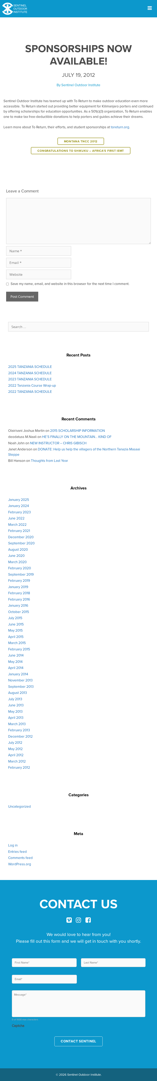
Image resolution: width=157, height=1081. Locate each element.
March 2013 (17, 723)
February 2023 (19, 512)
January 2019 (18, 586)
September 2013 (21, 686)
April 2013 (15, 717)
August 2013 (17, 692)
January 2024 (18, 505)
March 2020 (17, 561)
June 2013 (16, 705)
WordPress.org (19, 864)
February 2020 (19, 568)
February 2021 (19, 530)
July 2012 (15, 742)
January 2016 (18, 605)
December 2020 (21, 537)
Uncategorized (19, 806)
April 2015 (16, 636)
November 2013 (20, 680)
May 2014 (15, 661)
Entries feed (17, 851)
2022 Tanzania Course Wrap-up (32, 385)
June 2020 (16, 555)
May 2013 (15, 711)
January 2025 (18, 499)
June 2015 (16, 624)
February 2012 (19, 767)
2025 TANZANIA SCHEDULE (30, 366)
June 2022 (16, 518)
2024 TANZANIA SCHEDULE (30, 373)
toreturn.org (120, 127)
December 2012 (20, 736)
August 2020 (18, 549)
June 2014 (16, 655)
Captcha (18, 1025)
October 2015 (18, 611)
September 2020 (21, 543)
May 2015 (15, 630)
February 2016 (19, 599)
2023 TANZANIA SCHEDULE (30, 379)
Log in (13, 845)
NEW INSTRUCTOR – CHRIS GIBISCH (58, 443)
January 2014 (18, 674)
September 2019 (21, 574)
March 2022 (17, 524)
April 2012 (16, 755)
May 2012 (15, 748)
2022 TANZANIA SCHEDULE (30, 391)
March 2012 (17, 761)
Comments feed (20, 857)
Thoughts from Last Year (49, 460)
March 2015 (17, 642)
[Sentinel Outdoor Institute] (16, 8)
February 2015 (19, 649)
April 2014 (15, 667)
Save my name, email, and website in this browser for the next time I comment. (70, 283)
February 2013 (19, 730)
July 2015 (15, 617)
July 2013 (15, 699)
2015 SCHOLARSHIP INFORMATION (77, 430)
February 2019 (19, 580)
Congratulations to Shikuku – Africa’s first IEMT (80, 151)
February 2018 (19, 593)
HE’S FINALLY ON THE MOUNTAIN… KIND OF (76, 436)
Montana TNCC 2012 (81, 141)
